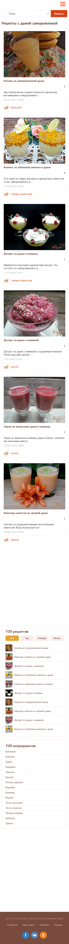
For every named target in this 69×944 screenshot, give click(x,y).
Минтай (9, 797)
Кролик (9, 777)
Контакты (44, 924)
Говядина (10, 766)
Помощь (58, 924)
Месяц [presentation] (57, 638)
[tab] (11, 638)
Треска (9, 823)
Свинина (9, 772)
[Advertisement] (34, 587)
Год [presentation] (27, 638)
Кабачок (10, 756)
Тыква (8, 761)
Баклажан (10, 751)
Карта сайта (28, 924)
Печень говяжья (14, 813)
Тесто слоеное (13, 807)
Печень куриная (14, 782)
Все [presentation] (12, 638)
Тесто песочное (14, 802)
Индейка (10, 787)
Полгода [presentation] (42, 638)
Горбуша (10, 818)
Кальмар (10, 792)
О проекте (12, 924)
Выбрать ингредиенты (45, 13)
